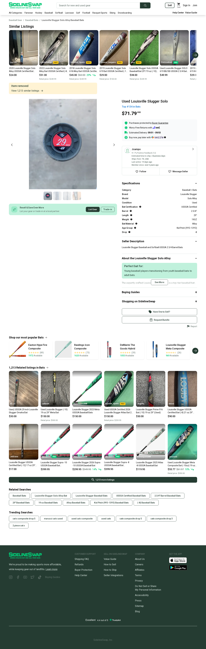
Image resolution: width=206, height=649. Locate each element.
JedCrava (14, 457)
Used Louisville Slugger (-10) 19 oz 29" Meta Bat (54, 411)
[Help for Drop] (129, 232)
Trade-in (107, 209)
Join (195, 5)
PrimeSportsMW (80, 404)
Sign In (186, 5)
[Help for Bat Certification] (140, 207)
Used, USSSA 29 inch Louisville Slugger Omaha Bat (23, 411)
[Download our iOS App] (180, 560)
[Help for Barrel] (131, 211)
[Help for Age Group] (135, 228)
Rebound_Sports (78, 62)
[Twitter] (32, 577)
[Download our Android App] (183, 567)
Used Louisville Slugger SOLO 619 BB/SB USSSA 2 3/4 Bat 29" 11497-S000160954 (173, 70)
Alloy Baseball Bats (76, 502)
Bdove (171, 404)
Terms (138, 575)
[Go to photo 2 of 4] (57, 196)
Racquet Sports (99, 13)
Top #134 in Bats (131, 106)
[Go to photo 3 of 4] (67, 196)
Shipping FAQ (82, 559)
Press (138, 600)
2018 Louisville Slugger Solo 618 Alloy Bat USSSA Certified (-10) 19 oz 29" (83, 70)
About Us (140, 559)
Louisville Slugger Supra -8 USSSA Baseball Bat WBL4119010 (116, 464)
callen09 (45, 404)
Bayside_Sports (112, 404)
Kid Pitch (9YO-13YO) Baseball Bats (111, 502)
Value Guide (191, 12)
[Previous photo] (12, 144)
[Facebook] (18, 577)
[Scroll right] (195, 55)
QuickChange (46, 62)
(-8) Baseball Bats (146, 502)
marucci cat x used (53, 518)
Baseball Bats (31, 20)
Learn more (51, 569)
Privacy (139, 580)
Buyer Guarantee (160, 123)
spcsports (46, 457)
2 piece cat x (19, 525)
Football (86, 13)
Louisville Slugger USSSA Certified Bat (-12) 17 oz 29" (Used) (22, 464)
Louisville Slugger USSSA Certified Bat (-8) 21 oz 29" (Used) (180, 411)
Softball (59, 13)
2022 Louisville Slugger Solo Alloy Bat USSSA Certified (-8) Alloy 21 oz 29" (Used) (53, 70)
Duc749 (13, 62)
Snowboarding (125, 13)
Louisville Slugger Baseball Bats (92, 496)
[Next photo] (114, 144)
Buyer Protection (83, 569)
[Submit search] (145, 5)
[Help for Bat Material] (136, 223)
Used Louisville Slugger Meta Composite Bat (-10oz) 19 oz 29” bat (181, 464)
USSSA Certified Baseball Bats (131, 496)
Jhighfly (140, 404)
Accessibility (142, 595)
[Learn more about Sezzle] (158, 137)
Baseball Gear (15, 20)
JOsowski (173, 457)
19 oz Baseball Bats (48, 502)
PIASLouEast (166, 62)
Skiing (112, 13)
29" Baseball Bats (21, 502)
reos (133, 62)
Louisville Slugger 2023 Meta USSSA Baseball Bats (86, 411)
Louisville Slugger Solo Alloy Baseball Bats (63, 20)
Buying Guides (52, 577)
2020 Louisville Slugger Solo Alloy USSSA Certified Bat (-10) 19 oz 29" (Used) (22, 70)
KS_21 (13, 404)
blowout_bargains (108, 62)
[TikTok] (39, 577)
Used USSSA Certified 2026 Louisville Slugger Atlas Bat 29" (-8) (118, 411)
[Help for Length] (131, 215)
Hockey (38, 13)
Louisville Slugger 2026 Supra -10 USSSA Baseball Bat (86, 464)
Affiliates (139, 569)
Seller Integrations (113, 575)
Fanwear (29, 13)
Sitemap (139, 606)
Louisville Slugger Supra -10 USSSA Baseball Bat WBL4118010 (54, 464)
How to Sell (110, 564)
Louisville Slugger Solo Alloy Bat (51, 496)
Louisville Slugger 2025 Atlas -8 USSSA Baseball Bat (149, 464)
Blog (137, 611)
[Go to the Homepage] (25, 5)
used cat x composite (82, 518)
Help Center (178, 12)
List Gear (92, 209)
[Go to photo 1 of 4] (48, 196)
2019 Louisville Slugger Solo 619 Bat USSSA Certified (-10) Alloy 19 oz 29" (114, 70)
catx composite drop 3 (162, 518)
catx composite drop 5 (131, 518)
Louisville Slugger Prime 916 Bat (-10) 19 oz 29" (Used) (149, 411)
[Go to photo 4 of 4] (77, 196)
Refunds (79, 564)
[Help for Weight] (131, 219)
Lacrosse (69, 13)
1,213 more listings (104, 480)
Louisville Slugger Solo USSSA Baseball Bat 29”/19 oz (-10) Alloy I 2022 (144, 70)
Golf (78, 13)
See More (159, 282)
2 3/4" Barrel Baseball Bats (168, 496)
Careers (139, 564)
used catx (106, 518)
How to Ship (110, 569)
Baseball (49, 13)
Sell (170, 5)
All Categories (15, 13)
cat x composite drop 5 (24, 518)
